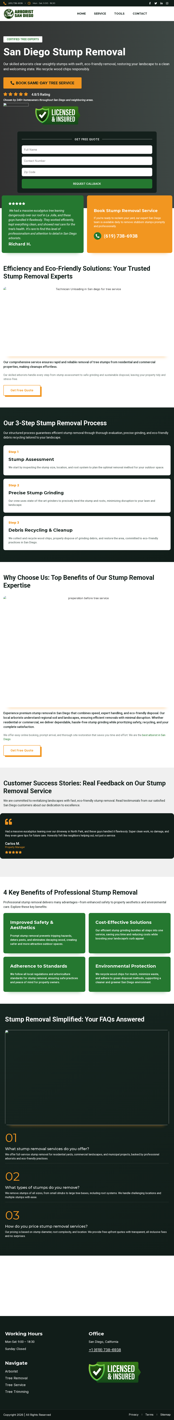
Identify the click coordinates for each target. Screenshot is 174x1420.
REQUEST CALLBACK (87, 183)
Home (81, 13)
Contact (140, 13)
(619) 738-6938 (121, 236)
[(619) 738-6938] (97, 236)
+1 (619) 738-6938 (105, 1350)
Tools (119, 13)
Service (100, 13)
